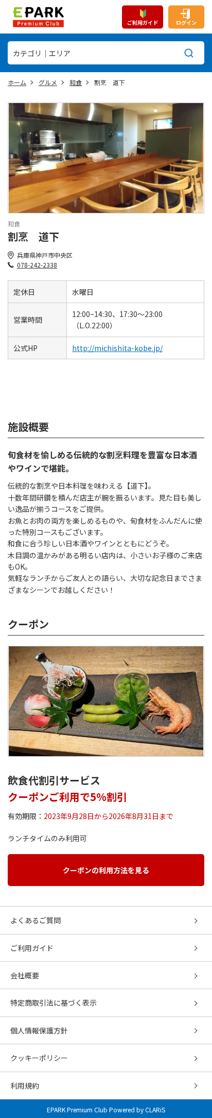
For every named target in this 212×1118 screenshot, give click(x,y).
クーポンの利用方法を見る (106, 870)
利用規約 (24, 1085)
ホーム (17, 82)
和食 (75, 82)
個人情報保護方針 (39, 1030)
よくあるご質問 (35, 920)
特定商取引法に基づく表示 (53, 1002)
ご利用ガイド (142, 22)
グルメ (48, 82)
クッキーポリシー (39, 1058)
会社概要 (24, 975)
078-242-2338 (37, 264)
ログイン (186, 22)
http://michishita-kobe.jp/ (117, 348)
